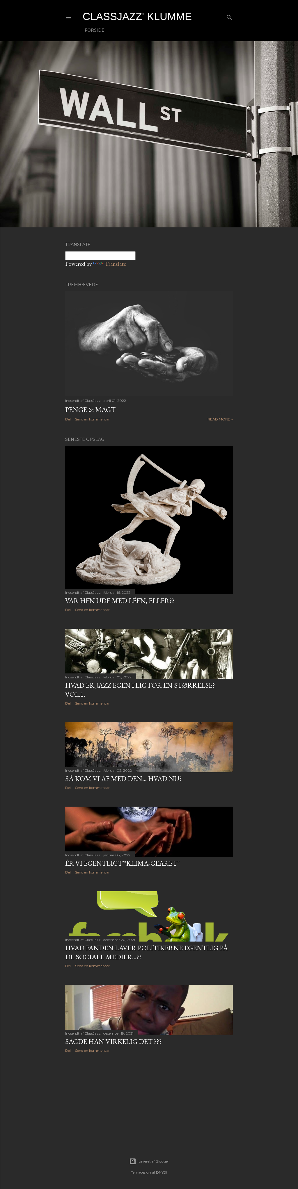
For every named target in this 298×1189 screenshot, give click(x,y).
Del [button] (68, 419)
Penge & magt (90, 409)
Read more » (220, 419)
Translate (115, 264)
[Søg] (229, 16)
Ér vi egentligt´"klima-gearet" (122, 863)
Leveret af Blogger (154, 1161)
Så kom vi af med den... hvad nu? (123, 778)
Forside (94, 30)
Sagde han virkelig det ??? (113, 1041)
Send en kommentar (92, 419)
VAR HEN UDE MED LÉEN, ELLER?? (120, 600)
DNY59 (161, 1172)
